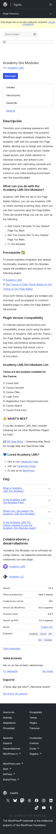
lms (40, 640)
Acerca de (8, 712)
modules (48, 640)
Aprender (8, 737)
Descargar (10, 76)
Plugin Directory (11, 13)
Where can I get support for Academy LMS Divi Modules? (19, 512)
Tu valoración (10, 671)
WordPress (28, 470)
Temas (33, 717)
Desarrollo (11, 102)
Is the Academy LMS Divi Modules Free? (14, 501)
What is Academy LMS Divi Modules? (13, 489)
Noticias (7, 717)
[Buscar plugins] (35, 34)
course (43, 634)
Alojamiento (9, 722)
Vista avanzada (11, 648)
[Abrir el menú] (51, 4)
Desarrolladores (11, 748)
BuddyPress (11, 779)
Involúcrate (36, 737)
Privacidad (9, 728)
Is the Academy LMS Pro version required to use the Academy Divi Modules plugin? (19, 525)
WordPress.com (13, 763)
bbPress (9, 774)
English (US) (47, 627)
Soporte (10, 110)
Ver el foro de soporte (15, 693)
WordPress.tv (12, 753)
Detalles (10, 87)
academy (33, 634)
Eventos (34, 743)
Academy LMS (16, 67)
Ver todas (47, 671)
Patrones (35, 728)
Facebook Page (29, 461)
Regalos (35, 753)
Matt (7, 768)
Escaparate (36, 712)
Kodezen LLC (16, 576)
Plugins (33, 722)
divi (50, 634)
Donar (34, 748)
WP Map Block (15, 441)
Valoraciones (13, 95)
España (14, 793)
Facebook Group (26, 466)
